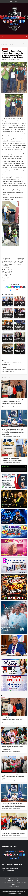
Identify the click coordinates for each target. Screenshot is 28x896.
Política (4, 828)
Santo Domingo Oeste (7, 742)
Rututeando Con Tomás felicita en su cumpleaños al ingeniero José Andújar (12, 459)
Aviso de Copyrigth (14, 886)
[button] (2, 36)
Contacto (19, 878)
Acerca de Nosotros (10, 878)
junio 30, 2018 (17, 59)
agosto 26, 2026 (17, 407)
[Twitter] (6, 287)
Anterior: (11, 362)
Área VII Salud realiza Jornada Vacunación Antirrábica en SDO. (19, 260)
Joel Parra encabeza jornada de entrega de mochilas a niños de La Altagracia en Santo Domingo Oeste (12, 748)
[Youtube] (14, 290)
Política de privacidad (13, 880)
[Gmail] (17, 290)
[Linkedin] (15, 287)
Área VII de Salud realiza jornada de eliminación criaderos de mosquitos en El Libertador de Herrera (7, 261)
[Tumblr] (24, 287)
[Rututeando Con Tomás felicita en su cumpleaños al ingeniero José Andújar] (14, 448)
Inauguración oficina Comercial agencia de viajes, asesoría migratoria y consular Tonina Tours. (13, 776)
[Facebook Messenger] (11, 290)
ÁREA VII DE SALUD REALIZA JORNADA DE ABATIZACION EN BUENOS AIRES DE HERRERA (7, 272)
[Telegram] (18, 287)
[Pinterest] (21, 287)
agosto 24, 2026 (17, 436)
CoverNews (10, 893)
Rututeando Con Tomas (8, 59)
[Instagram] (12, 287)
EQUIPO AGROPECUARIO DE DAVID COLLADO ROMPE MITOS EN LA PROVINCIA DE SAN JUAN (13, 832)
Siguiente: (14, 369)
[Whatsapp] (9, 287)
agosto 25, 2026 (17, 751)
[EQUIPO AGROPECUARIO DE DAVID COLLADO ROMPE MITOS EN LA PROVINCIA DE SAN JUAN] (14, 821)
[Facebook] (4, 287)
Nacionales (5, 49)
